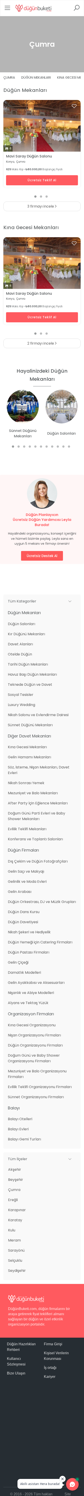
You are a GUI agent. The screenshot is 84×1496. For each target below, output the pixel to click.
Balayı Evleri (18, 1129)
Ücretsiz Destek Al (42, 555)
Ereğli (13, 1199)
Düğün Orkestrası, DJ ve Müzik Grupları (42, 901)
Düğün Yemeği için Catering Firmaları (40, 942)
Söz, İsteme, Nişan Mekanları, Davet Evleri (38, 770)
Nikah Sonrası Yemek (26, 783)
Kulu (11, 1230)
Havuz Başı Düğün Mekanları (32, 674)
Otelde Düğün (20, 654)
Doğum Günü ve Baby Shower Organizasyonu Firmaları (34, 1058)
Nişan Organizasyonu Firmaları (34, 1035)
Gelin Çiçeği (18, 962)
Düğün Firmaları (23, 850)
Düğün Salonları (21, 623)
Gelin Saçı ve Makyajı (26, 871)
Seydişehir (17, 1270)
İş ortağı (50, 1368)
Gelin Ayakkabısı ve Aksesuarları (36, 982)
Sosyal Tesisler (20, 694)
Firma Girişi (53, 1344)
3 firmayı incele (41, 206)
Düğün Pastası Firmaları (28, 952)
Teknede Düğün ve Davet (30, 684)
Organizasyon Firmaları (31, 1014)
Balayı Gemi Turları (24, 1139)
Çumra (9, 77)
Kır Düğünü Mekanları (26, 634)
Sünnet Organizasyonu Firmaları (36, 1097)
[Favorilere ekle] (74, 106)
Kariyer (49, 1377)
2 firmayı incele (41, 343)
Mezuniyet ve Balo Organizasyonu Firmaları (37, 1074)
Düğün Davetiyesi (23, 922)
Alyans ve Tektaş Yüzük (28, 1002)
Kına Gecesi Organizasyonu (32, 1025)
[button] (42, 601)
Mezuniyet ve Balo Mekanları (33, 793)
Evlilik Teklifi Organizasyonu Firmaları (40, 1086)
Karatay (15, 1220)
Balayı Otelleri (20, 1119)
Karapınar (17, 1210)
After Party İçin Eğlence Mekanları (38, 803)
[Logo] (33, 8)
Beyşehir (15, 1179)
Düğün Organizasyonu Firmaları (35, 1045)
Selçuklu (15, 1260)
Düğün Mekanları (36, 77)
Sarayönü (16, 1250)
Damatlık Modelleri (24, 972)
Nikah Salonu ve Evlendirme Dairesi (38, 714)
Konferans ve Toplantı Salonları (35, 839)
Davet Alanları (20, 644)
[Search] (76, 9)
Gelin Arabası (19, 891)
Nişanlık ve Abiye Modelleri (31, 992)
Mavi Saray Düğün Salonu (29, 156)
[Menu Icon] (7, 9)
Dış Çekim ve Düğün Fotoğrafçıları (38, 861)
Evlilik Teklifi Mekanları (27, 829)
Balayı (14, 1108)
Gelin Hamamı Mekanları (29, 757)
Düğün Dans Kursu (23, 911)
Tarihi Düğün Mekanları (28, 664)
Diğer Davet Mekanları (29, 736)
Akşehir (14, 1169)
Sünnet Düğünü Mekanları (30, 725)
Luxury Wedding (21, 704)
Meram (14, 1240)
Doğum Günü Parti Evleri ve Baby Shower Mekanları (36, 816)
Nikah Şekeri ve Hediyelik (29, 932)
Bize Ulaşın (16, 1373)
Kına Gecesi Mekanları (27, 747)
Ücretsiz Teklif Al (42, 180)
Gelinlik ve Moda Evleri (27, 881)
